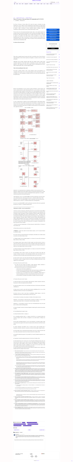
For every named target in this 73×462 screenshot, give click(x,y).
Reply (16, 437)
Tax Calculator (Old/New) (53, 29)
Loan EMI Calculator (53, 39)
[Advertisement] (36, 11)
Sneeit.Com (38, 460)
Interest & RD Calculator (53, 34)
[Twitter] (52, 2)
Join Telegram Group (36, 456)
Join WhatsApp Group (32, 456)
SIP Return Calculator (53, 37)
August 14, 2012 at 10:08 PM (21, 434)
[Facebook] (51, 2)
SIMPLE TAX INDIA (36, 0)
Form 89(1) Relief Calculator (53, 32)
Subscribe (53, 48)
